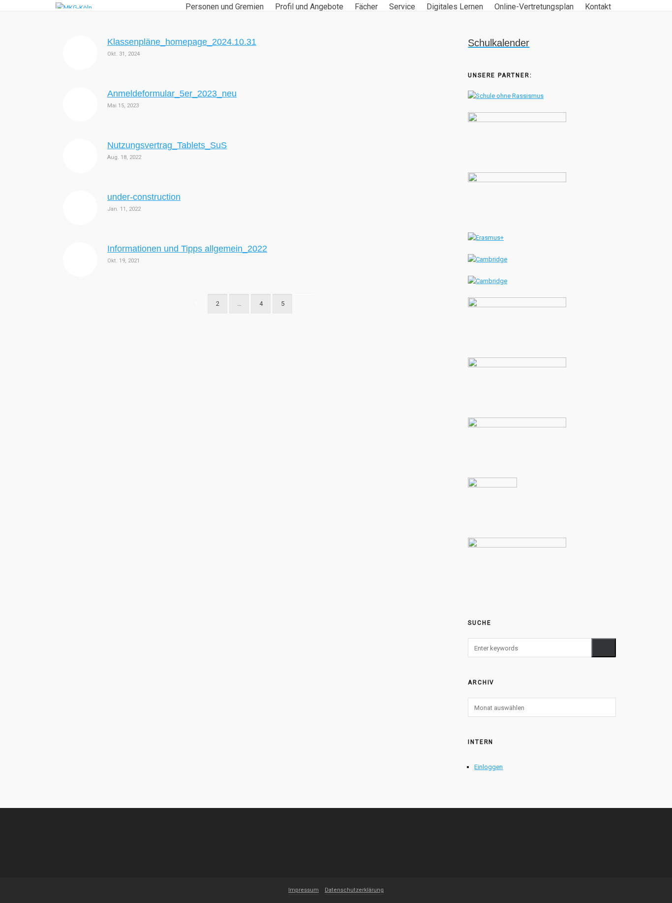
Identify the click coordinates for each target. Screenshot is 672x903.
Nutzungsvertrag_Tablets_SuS (167, 145)
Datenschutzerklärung (354, 890)
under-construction (144, 197)
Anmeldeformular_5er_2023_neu (172, 93)
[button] (603, 647)
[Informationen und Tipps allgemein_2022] (80, 259)
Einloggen (488, 767)
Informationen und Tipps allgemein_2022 (187, 249)
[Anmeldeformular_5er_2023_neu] (80, 104)
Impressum (303, 890)
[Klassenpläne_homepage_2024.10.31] (80, 52)
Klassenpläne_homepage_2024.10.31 (181, 42)
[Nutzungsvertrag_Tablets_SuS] (80, 156)
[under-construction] (80, 208)
